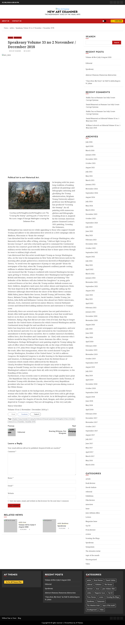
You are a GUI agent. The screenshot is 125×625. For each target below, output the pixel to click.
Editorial (89, 63)
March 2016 (90, 465)
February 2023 (91, 240)
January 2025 (91, 184)
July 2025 (89, 172)
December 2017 (91, 418)
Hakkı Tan (90, 98)
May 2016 (89, 460)
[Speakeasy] (49, 525)
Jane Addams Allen (93, 513)
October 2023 (91, 218)
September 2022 (92, 252)
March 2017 (90, 456)
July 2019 (89, 371)
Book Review (90, 483)
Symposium (90, 547)
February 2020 (91, 346)
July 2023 (89, 227)
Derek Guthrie (91, 487)
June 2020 (89, 333)
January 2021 (91, 312)
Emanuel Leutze (47, 419)
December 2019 (91, 350)
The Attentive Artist (93, 551)
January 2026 (91, 155)
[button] (108, 21)
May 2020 (89, 337)
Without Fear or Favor (9, 618)
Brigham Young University (20, 419)
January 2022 (91, 278)
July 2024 (89, 201)
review (88, 534)
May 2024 (89, 206)
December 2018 (91, 384)
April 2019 (89, 380)
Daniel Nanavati (92, 104)
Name (10, 478)
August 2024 (90, 197)
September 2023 (92, 223)
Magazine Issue (91, 521)
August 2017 (90, 435)
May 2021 (89, 299)
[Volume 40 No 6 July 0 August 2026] (10, 525)
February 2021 (91, 308)
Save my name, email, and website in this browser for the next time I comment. (39, 501)
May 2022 (89, 265)
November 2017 (92, 422)
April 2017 (89, 452)
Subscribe (118, 21)
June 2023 (89, 231)
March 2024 (90, 210)
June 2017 (89, 443)
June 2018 (89, 401)
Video (88, 564)
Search (90, 36)
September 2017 (92, 431)
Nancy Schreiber (70, 419)
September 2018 (92, 392)
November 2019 (92, 354)
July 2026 (89, 142)
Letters (88, 517)
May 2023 (89, 235)
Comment (12, 451)
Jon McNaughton (58, 419)
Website (11, 493)
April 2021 (89, 303)
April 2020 (89, 342)
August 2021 (90, 291)
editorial (89, 492)
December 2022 (91, 244)
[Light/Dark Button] (104, 21)
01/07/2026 (23, 529)
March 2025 (90, 180)
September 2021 (92, 286)
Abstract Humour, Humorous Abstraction (101, 75)
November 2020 (92, 320)
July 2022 (89, 261)
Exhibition (89, 496)
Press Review (91, 530)
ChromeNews (68, 623)
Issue (24, 522)
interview (89, 504)
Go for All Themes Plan (13, 582)
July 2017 (89, 439)
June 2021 (89, 295)
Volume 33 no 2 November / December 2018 (21, 422)
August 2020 (90, 325)
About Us (5, 21)
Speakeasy (17, 37)
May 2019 (89, 375)
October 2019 (91, 359)
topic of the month (92, 555)
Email (10, 486)
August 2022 (90, 257)
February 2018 (91, 414)
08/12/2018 (27, 51)
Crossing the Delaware (35, 419)
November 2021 (92, 282)
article (10, 37)
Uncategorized (91, 559)
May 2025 (89, 176)
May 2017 (89, 448)
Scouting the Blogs (93, 538)
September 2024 (92, 193)
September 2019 (92, 363)
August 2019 (90, 367)
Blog (19, 618)
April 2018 (89, 409)
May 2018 (89, 405)
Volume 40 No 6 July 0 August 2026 (27, 526)
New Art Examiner (62, 12)
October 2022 (91, 248)
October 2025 (91, 163)
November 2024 (92, 189)
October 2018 (91, 388)
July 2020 (89, 329)
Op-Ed (88, 526)
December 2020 (91, 316)
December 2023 (91, 214)
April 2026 (89, 146)
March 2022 (90, 274)
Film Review (90, 500)
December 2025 (91, 159)
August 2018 (90, 397)
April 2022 (89, 269)
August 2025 (90, 167)
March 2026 (90, 150)
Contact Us (16, 21)
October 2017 (91, 426)
